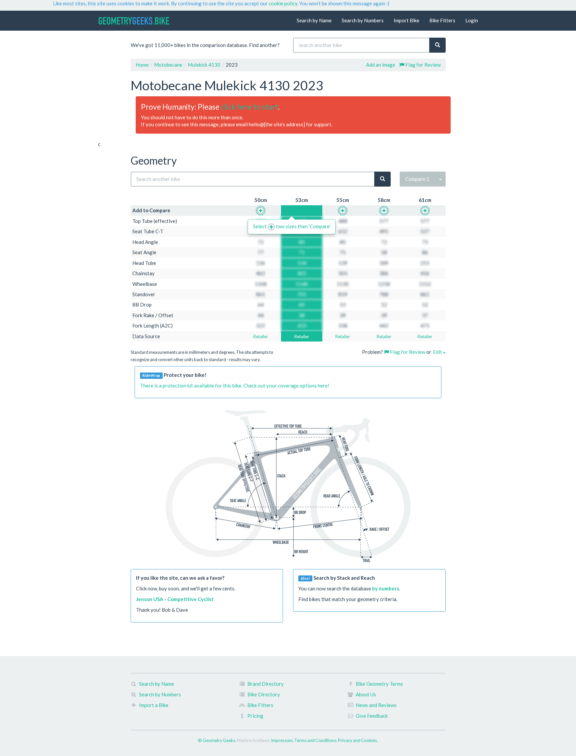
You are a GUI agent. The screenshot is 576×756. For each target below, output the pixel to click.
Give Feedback (372, 716)
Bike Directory (263, 694)
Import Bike (406, 20)
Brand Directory (265, 684)
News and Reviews (376, 705)
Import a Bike (153, 705)
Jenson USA (149, 599)
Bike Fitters (442, 20)
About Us (366, 694)
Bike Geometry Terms (379, 684)
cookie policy (283, 3)
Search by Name (314, 20)
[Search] (437, 45)
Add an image (380, 65)
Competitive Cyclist (190, 599)
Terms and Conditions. (316, 740)
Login (471, 20)
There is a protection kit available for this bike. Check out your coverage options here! (234, 385)
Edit (438, 352)
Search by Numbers (363, 20)
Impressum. (282, 740)
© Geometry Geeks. (217, 740)
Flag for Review (422, 65)
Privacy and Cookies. (358, 740)
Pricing (255, 716)
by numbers (385, 588)
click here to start (249, 106)
